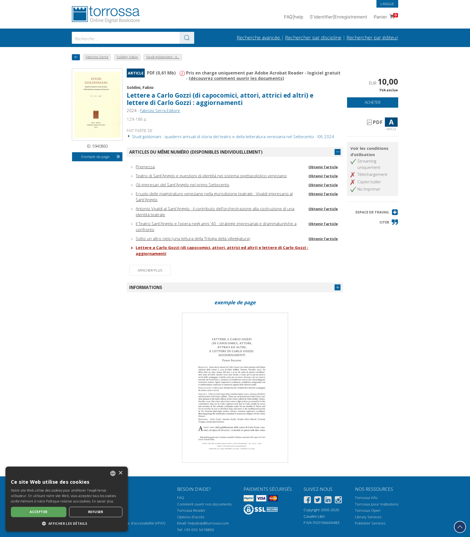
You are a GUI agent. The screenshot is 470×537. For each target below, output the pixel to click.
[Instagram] (338, 500)
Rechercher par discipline (313, 37)
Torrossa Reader (191, 510)
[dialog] (66, 499)
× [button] (120, 473)
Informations (145, 287)
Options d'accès (190, 516)
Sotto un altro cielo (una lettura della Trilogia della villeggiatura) (193, 238)
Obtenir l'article (323, 166)
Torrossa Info (366, 497)
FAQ (180, 497)
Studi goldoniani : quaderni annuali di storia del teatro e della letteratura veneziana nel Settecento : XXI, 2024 (232, 136)
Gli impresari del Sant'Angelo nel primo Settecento (182, 184)
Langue (387, 3)
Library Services (368, 516)
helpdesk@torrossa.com (208, 523)
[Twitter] (317, 500)
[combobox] (133, 38)
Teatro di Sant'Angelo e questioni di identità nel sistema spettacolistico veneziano (211, 175)
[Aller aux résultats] (187, 38)
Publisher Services (370, 523)
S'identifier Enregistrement (338, 17)
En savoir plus (102, 501)
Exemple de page (95, 156)
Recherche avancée (259, 37)
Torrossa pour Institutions (376, 504)
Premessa (145, 166)
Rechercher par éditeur (372, 37)
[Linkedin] (328, 500)
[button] (376, 212)
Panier (385, 16)
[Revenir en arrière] (76, 57)
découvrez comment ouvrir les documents (236, 78)
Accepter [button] (38, 512)
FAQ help (293, 17)
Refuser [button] (95, 512)
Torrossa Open (368, 510)
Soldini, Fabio (140, 87)
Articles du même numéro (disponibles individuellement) (195, 152)
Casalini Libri (314, 516)
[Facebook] (307, 500)
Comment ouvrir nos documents (204, 504)
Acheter (373, 102)
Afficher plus (150, 270)
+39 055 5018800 (199, 529)
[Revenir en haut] (460, 527)
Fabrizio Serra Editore (160, 110)
